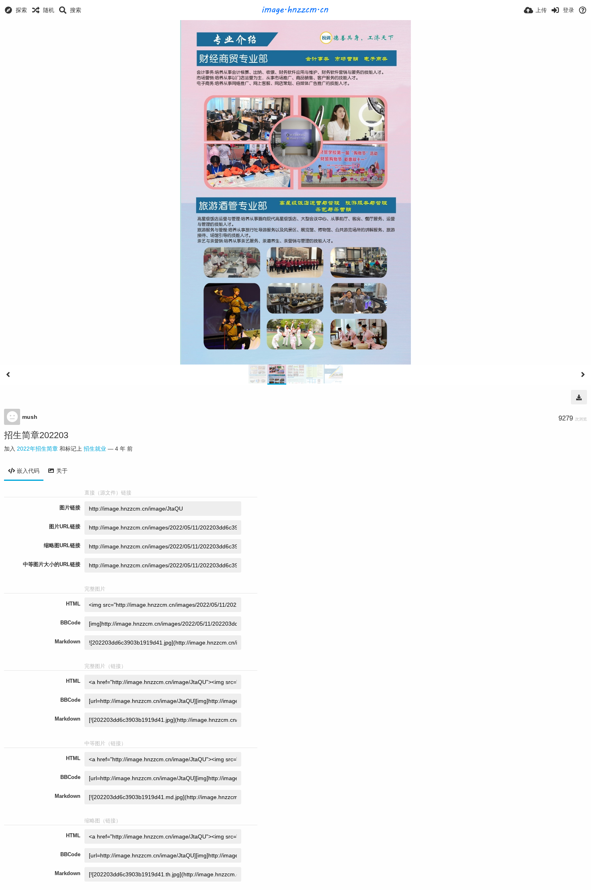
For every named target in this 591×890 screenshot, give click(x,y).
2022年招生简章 (37, 448)
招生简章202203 (36, 435)
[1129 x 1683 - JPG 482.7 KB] (579, 397)
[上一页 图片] (8, 375)
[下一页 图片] (583, 375)
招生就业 (95, 448)
